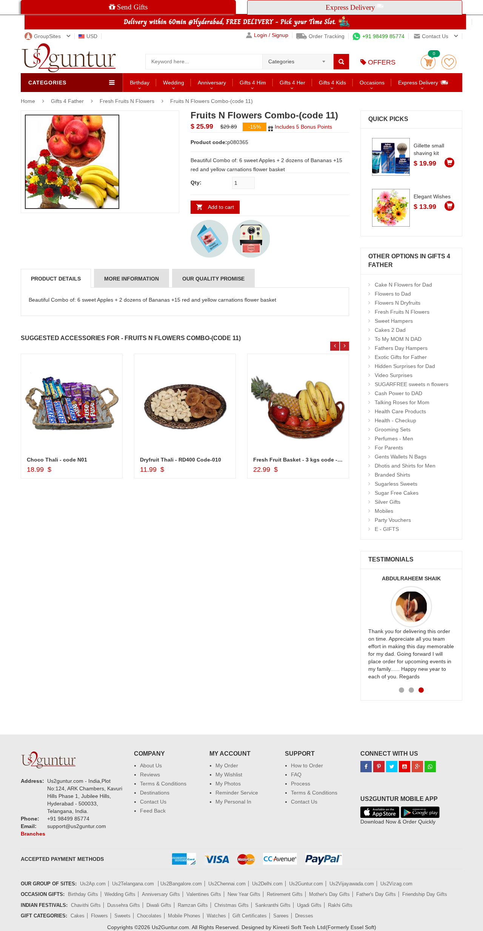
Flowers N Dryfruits (397, 303)
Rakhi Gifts (340, 905)
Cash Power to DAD (398, 393)
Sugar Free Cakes (396, 493)
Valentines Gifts (203, 894)
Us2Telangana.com (133, 884)
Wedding (173, 83)
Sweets (122, 916)
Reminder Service (236, 793)
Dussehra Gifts (123, 905)
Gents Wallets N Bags (400, 457)
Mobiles (384, 511)
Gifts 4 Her (292, 83)
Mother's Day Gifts (329, 894)
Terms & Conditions (163, 784)
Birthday (139, 83)
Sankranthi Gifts (273, 905)
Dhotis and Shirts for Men (405, 466)
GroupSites (47, 36)
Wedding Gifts (120, 894)
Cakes (78, 916)
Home (28, 101)
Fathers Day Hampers (401, 348)
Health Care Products (400, 411)
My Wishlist (228, 774)
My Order (226, 765)
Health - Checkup (395, 420)
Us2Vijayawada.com (351, 884)
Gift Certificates (249, 916)
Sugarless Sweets (396, 484)
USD (91, 36)
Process (300, 784)
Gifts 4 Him (253, 83)
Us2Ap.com (93, 884)
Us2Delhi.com (267, 884)
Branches (33, 834)
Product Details (56, 279)
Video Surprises (393, 375)
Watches (216, 916)
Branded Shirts (392, 475)
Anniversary (212, 83)
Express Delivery (419, 83)
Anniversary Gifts (161, 894)
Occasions (372, 83)
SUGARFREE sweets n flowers (411, 384)
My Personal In (233, 802)
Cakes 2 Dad (390, 330)
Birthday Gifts (83, 894)
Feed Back (153, 811)
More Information (131, 279)
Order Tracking (327, 36)
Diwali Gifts (158, 905)
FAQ (296, 774)
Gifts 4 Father (68, 101)
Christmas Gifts (231, 905)
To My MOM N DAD (398, 339)
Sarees (281, 916)
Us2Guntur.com (306, 884)
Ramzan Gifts (193, 905)
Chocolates (149, 916)
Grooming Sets (393, 429)
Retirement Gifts (285, 894)
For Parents (389, 448)
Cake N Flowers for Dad (403, 285)
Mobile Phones (184, 916)
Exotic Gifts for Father (401, 357)
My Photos (228, 784)
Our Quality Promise (213, 279)
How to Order (307, 765)
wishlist (448, 62)
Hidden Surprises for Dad (405, 366)
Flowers (99, 916)
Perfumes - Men (394, 439)
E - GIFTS (387, 529)
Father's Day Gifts (376, 894)
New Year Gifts (244, 894)
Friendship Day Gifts (424, 894)
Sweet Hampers (394, 321)
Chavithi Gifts (86, 905)
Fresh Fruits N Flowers (127, 101)
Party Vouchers (393, 520)
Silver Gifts (387, 502)
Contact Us (153, 802)
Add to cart (221, 207)
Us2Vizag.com (396, 884)
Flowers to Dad (393, 294)
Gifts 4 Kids (332, 83)
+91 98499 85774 (383, 36)
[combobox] (298, 59)
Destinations (154, 793)
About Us (151, 765)
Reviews (150, 774)
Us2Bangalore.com (181, 884)
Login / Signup (271, 35)
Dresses (304, 916)
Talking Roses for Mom (402, 402)
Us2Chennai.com (227, 884)
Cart (428, 62)
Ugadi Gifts (309, 905)
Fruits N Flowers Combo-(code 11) (211, 101)
